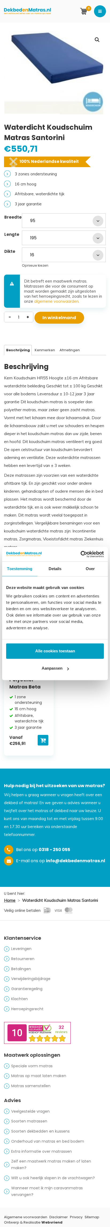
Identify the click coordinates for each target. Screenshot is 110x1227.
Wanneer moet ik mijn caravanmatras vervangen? (47, 1191)
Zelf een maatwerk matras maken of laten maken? (51, 1164)
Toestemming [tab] (19, 568)
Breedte (13, 217)
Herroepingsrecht (27, 1009)
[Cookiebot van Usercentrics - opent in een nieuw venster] (80, 554)
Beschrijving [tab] (18, 350)
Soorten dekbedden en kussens (40, 1131)
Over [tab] (90, 568)
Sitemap (92, 1217)
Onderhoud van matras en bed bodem (47, 1141)
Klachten (19, 998)
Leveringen (21, 948)
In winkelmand (59, 318)
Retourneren (22, 958)
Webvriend (51, 1222)
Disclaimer (58, 1217)
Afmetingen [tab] (70, 350)
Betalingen (21, 969)
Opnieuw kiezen (35, 265)
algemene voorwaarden (56, 301)
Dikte (9, 251)
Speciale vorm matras (32, 1066)
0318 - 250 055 (54, 850)
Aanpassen (52, 668)
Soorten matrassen (29, 1121)
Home (9, 900)
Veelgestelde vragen (30, 1111)
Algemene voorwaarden (25, 1217)
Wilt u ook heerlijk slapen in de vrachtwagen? (53, 1178)
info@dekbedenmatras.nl (75, 861)
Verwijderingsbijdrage (30, 978)
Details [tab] (55, 568)
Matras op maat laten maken (38, 1075)
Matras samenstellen (30, 1086)
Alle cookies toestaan (55, 651)
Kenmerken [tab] (45, 350)
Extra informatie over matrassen (41, 1151)
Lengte (11, 234)
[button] (97, 40)
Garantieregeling (26, 988)
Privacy (76, 1217)
